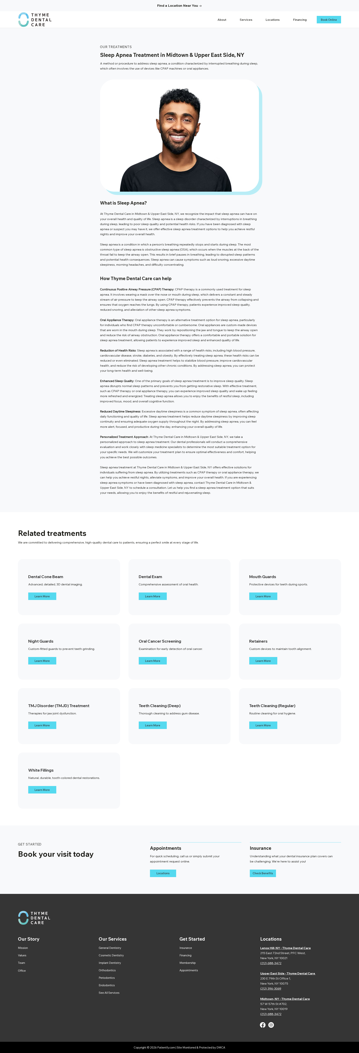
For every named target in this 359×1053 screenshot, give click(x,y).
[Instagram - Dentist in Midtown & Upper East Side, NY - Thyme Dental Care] (271, 1025)
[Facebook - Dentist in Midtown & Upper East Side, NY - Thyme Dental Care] (263, 1025)
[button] (249, 19)
